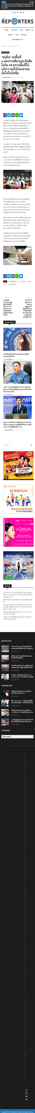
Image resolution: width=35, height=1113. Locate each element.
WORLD (10, 35)
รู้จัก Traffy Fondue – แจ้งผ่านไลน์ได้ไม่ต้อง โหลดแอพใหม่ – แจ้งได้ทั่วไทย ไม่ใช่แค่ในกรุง (22, 702)
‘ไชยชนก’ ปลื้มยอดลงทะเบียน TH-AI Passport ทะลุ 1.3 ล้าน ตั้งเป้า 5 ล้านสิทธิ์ (17, 613)
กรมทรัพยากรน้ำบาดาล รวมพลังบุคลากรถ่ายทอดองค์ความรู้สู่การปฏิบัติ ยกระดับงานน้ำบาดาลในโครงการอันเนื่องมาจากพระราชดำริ (17, 6)
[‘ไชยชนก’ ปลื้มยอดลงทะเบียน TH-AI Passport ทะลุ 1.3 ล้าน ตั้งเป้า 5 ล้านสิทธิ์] (5, 677)
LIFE (16, 35)
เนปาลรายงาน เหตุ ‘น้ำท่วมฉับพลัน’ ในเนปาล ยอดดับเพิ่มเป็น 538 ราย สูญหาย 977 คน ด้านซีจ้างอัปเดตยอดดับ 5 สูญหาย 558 (17, 595)
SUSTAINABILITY (17, 39)
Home (6, 30)
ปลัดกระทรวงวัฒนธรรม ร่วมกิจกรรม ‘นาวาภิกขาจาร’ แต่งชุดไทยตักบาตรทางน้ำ (22, 712)
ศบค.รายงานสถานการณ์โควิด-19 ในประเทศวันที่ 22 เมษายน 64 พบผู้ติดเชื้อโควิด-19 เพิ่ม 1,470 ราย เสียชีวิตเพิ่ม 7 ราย (17, 424)
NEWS (27, 30)
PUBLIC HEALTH (13, 46)
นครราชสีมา (23, 281)
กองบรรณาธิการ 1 (7, 77)
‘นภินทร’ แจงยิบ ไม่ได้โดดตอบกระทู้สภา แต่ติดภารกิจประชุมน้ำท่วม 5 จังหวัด (17, 618)
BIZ (21, 30)
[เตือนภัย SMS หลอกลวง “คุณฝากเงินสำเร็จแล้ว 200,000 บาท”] (5, 694)
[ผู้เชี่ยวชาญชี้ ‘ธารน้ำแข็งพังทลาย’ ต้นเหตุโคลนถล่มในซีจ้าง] (5, 658)
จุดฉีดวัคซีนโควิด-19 (13, 281)
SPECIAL (23, 35)
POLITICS (14, 30)
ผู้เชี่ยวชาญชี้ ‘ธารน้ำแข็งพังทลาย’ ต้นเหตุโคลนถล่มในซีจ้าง (17, 601)
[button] (30, 2)
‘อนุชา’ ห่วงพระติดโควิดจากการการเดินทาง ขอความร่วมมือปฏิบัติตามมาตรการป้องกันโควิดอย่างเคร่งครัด (17, 389)
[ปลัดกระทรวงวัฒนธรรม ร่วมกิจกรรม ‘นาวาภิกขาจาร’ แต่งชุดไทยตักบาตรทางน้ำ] (5, 713)
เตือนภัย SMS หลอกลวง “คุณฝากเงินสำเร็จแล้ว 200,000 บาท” (21, 692)
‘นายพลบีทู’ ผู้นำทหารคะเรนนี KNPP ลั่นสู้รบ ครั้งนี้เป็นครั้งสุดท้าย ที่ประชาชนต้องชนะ (22, 721)
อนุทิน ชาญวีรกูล (12, 284)
